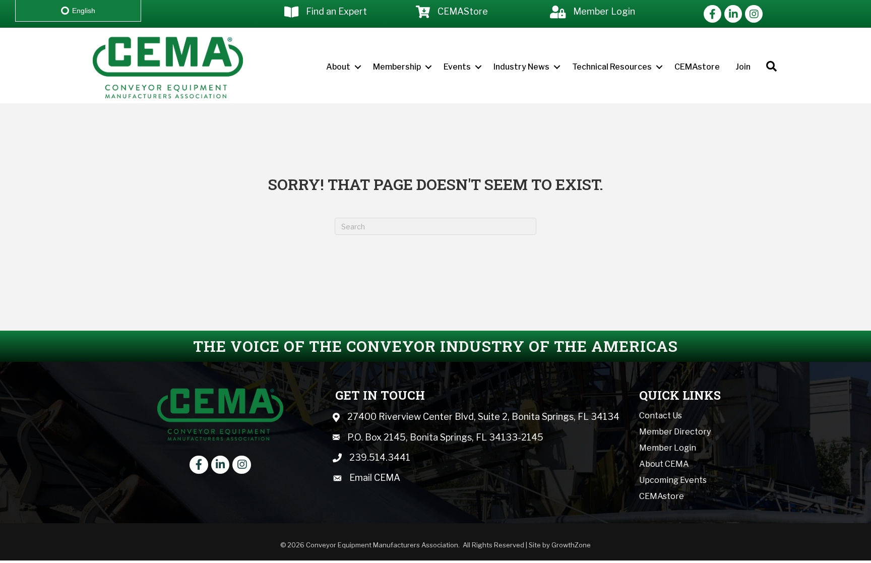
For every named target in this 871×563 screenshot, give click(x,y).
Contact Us (660, 415)
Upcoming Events (673, 480)
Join (743, 67)
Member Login (667, 448)
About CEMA (664, 464)
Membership (397, 67)
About (338, 67)
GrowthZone (571, 545)
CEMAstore (697, 67)
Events (457, 67)
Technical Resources (612, 67)
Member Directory (675, 431)
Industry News (521, 67)
